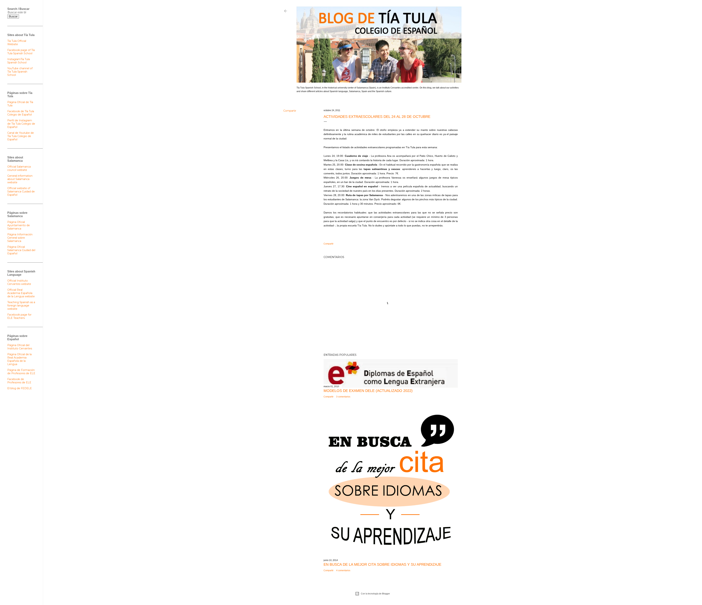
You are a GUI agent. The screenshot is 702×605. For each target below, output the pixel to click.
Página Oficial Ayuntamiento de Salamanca (18, 225)
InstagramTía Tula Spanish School (18, 61)
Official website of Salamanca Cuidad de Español (21, 191)
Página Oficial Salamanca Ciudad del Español (21, 250)
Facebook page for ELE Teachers (19, 316)
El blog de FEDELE (19, 388)
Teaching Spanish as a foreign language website (21, 305)
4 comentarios (343, 570)
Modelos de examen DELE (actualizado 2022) (368, 391)
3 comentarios (343, 396)
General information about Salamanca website (20, 179)
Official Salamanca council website (19, 168)
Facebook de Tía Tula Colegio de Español (20, 113)
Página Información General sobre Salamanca (20, 238)
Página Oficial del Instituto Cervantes (19, 347)
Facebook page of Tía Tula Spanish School (21, 51)
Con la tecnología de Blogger (375, 593)
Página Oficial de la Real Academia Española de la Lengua (19, 359)
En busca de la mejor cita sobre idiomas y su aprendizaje (382, 564)
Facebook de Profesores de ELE (19, 381)
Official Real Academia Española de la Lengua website (21, 293)
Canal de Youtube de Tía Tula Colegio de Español (20, 136)
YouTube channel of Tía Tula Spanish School (20, 72)
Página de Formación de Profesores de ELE (21, 371)
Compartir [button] (289, 110)
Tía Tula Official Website (16, 42)
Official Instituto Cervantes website (19, 282)
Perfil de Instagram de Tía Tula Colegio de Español (21, 124)
